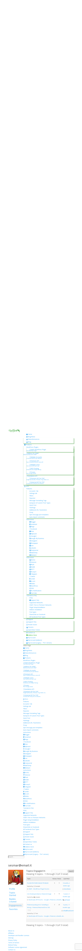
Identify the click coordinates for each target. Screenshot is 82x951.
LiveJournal (34, 550)
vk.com (33, 581)
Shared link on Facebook (37, 614)
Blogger (33, 522)
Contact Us (11, 950)
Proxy (31, 512)
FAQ (31, 598)
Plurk (32, 565)
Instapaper (34, 543)
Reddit (33, 567)
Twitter (32, 576)
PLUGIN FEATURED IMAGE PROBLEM (37, 883)
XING (32, 588)
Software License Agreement (17, 947)
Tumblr (32, 579)
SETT (32, 569)
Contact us (31, 633)
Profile (12, 889)
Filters (31, 496)
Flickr (32, 531)
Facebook (33, 529)
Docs (27, 486)
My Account (32, 638)
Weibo (33, 584)
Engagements (15, 905)
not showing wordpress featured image (39, 894)
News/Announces (33, 439)
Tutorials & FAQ (31, 595)
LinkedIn (33, 548)
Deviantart (33, 524)
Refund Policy (12, 945)
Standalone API (32, 476)
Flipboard (34, 534)
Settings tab (33, 493)
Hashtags (32, 507)
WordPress (34, 586)
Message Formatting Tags (37, 500)
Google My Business (37, 538)
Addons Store (32, 635)
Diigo (32, 526)
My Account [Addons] (35, 640)
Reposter (32, 498)
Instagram (34, 541)
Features (29, 489)
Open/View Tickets (34, 630)
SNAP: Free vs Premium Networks (40, 605)
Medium (33, 555)
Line (32, 545)
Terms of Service (13, 943)
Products (29, 445)
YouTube (34, 593)
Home (30, 434)
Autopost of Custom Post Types (39, 503)
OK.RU (33, 560)
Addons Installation (35, 610)
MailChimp (34, 553)
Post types (32, 612)
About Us (11, 931)
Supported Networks (36, 603)
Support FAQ (35, 600)
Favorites (13, 909)
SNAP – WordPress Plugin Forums (39, 889)
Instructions (30, 519)
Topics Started (12, 894)
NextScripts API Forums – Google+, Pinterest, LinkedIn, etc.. (46, 900)
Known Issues (32, 625)
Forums (30, 627)
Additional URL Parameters (38, 510)
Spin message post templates (39, 515)
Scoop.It (33, 572)
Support (30, 619)
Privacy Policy (12, 940)
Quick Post (32, 505)
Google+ (34, 536)
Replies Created (12, 900)
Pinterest (33, 562)
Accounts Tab (33, 491)
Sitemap (11, 938)
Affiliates (11, 933)
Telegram (34, 574)
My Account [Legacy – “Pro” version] (40, 643)
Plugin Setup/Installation (37, 607)
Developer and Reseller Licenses (18, 935)
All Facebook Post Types (37, 617)
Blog (29, 442)
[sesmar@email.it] (15, 886)
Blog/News (31, 437)
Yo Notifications (36, 591)
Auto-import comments (37, 517)
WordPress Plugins (32, 447)
